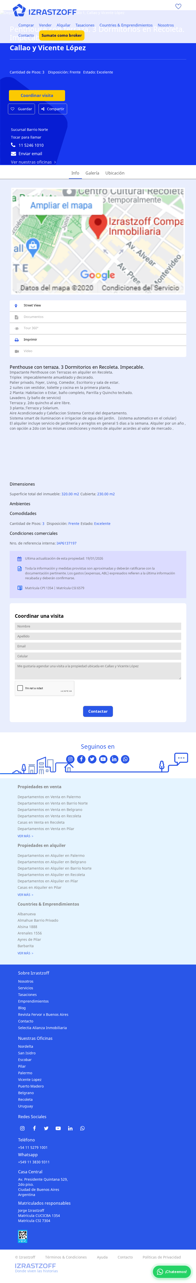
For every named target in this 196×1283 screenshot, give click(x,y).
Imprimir (30, 339)
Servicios (25, 987)
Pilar (22, 1066)
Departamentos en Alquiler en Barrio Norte (55, 868)
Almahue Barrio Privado (38, 920)
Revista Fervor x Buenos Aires (43, 1014)
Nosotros (166, 25)
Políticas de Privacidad (162, 1257)
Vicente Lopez (30, 1079)
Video (28, 351)
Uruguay (25, 1106)
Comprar (26, 25)
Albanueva (27, 913)
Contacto (26, 35)
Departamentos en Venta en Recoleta (49, 815)
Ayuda (102, 1257)
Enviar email (30, 153)
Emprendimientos (33, 1001)
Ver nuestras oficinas (31, 162)
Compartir (55, 108)
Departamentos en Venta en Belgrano (50, 809)
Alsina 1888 (27, 926)
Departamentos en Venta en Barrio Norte (53, 803)
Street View (32, 305)
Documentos (33, 316)
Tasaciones (85, 25)
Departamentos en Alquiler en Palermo (51, 855)
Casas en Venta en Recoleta (41, 822)
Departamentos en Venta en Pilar (46, 828)
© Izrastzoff (25, 1257)
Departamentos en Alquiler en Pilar (48, 881)
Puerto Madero (31, 1086)
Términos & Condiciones (66, 1257)
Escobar (25, 1059)
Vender (45, 25)
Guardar (24, 108)
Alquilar (63, 25)
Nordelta (25, 1046)
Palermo (25, 1072)
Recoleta (25, 1099)
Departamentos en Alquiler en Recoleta (51, 874)
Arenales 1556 (30, 933)
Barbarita (26, 945)
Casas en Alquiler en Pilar (40, 887)
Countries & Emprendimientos (126, 25)
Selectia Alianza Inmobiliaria (42, 1027)
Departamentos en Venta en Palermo (49, 796)
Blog (22, 1007)
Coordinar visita (37, 95)
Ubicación (115, 173)
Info (75, 173)
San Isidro (26, 1053)
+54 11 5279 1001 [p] (33, 1147)
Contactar (98, 711)
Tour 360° (31, 328)
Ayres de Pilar (29, 939)
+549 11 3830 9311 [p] (34, 1161)
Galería (92, 173)
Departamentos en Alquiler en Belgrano (52, 861)
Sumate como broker (62, 35)
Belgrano (26, 1092)
